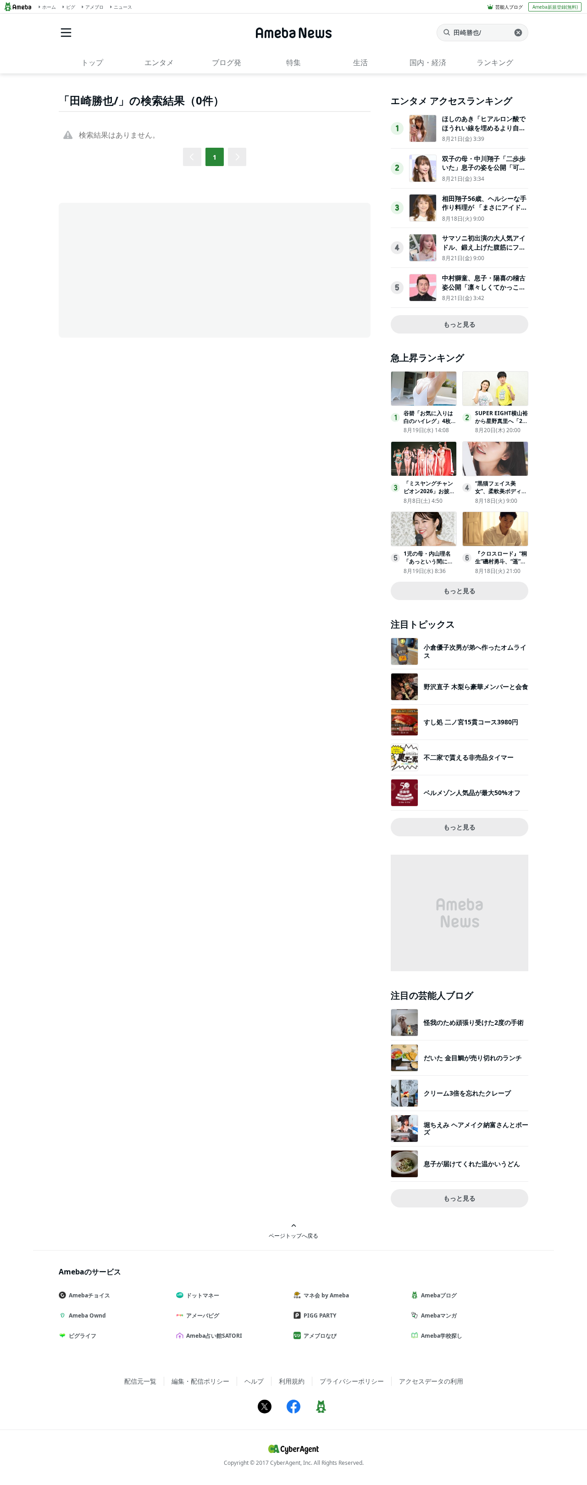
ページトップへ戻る (293, 1235)
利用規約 (292, 1381)
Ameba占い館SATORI (214, 1336)
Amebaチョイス (89, 1295)
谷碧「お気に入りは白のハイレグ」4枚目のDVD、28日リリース (430, 424)
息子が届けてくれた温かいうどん (472, 1163)
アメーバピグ (202, 1315)
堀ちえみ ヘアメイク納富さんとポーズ (476, 1128)
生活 (360, 62)
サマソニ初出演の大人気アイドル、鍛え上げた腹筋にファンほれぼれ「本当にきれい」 (484, 247)
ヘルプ (254, 1381)
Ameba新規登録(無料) (555, 7)
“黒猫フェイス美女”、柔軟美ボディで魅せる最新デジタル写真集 (501, 494)
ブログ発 (226, 62)
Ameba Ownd (87, 1315)
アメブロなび (320, 1336)
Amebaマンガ (439, 1315)
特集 (293, 62)
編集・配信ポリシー (200, 1381)
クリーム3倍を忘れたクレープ (467, 1093)
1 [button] (214, 157)
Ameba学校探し (441, 1336)
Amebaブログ (439, 1295)
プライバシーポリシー (352, 1381)
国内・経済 (428, 62)
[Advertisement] (141, 269)
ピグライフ (82, 1336)
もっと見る (459, 324)
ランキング (494, 62)
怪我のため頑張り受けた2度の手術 (474, 1022)
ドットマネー (202, 1295)
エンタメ (159, 62)
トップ (92, 62)
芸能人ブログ (509, 7)
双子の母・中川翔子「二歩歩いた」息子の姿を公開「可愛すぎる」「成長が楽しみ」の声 (484, 172)
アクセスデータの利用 (431, 1381)
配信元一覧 (140, 1381)
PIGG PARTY (320, 1315)
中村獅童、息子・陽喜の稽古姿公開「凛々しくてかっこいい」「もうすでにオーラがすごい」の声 (484, 291)
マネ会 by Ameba (326, 1295)
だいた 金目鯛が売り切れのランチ (473, 1057)
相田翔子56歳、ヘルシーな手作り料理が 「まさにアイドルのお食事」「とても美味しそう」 (484, 212)
